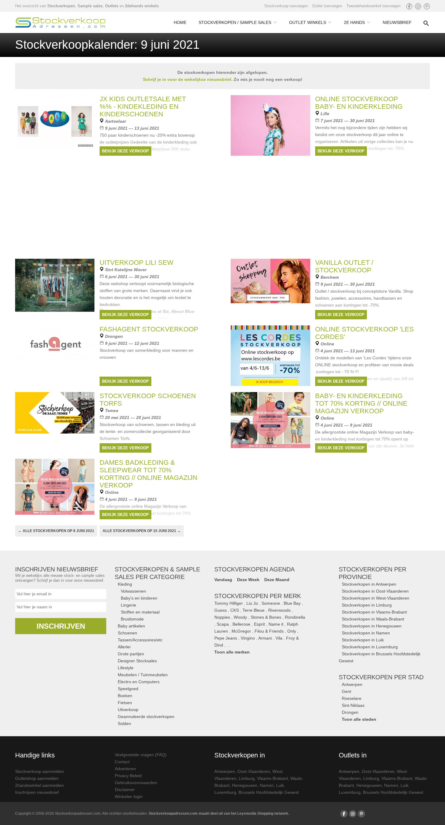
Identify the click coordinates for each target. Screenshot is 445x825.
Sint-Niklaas (353, 705)
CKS (234, 610)
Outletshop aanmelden (37, 778)
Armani (265, 638)
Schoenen (127, 632)
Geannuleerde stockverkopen (146, 716)
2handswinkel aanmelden (39, 785)
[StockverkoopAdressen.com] (60, 22)
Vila (278, 638)
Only (291, 631)
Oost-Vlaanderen (253, 771)
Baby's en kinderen (139, 598)
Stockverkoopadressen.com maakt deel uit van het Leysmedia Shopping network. (219, 813)
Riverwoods (279, 610)
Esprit (259, 624)
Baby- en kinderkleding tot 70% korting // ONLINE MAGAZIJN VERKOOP (361, 403)
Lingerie (128, 605)
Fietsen (125, 702)
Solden (124, 723)
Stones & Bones (266, 617)
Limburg (247, 778)
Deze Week (248, 579)
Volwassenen (133, 591)
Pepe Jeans (225, 638)
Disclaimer (125, 789)
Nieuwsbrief (397, 22)
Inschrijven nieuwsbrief (37, 792)
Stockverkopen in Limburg (367, 605)
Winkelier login (129, 796)
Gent (346, 691)
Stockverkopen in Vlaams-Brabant (374, 612)
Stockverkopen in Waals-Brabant (373, 619)
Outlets (111, 6)
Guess (220, 610)
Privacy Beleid (128, 775)
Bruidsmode (132, 619)
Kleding (125, 584)
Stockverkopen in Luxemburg (370, 646)
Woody (240, 617)
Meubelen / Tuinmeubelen (143, 674)
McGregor (241, 631)
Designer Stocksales (137, 660)
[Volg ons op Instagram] (418, 6)
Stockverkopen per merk (257, 596)
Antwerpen (352, 684)
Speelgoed (128, 688)
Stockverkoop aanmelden (39, 771)
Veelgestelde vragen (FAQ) (140, 754)
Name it (276, 624)
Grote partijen (131, 653)
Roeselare (351, 698)
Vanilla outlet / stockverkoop (344, 266)
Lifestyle (126, 667)
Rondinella (295, 617)
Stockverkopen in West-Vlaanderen (375, 598)
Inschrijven (61, 626)
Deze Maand (276, 579)
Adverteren (125, 768)
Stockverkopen (61, 6)
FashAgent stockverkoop (149, 329)
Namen (267, 785)
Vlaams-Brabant (272, 778)
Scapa (223, 624)
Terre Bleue (253, 610)
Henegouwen (244, 785)
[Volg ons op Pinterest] (427, 6)
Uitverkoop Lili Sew (136, 262)
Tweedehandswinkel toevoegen (373, 6)
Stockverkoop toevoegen (286, 6)
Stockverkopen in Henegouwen (371, 626)
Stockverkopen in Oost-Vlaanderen (375, 591)
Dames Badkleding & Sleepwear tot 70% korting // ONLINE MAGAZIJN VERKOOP (148, 474)
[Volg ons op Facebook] (409, 6)
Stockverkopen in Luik (363, 639)
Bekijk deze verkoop (125, 151)
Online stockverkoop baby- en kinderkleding (359, 102)
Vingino (248, 638)
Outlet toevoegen (327, 6)
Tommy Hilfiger (228, 603)
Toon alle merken (232, 652)
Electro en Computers (139, 681)
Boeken (125, 695)
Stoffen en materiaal (140, 612)
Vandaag (223, 579)
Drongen (350, 712)
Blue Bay (292, 603)
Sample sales (90, 6)
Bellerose (241, 624)
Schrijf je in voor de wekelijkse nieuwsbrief (187, 79)
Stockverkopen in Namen (366, 632)
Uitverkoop (128, 709)
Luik (280, 785)
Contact (122, 761)
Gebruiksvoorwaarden (136, 782)
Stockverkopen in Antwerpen (369, 584)
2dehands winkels (142, 6)
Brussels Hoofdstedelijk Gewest (269, 792)
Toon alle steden (359, 719)
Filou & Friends (269, 631)
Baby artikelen (131, 626)
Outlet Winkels (307, 22)
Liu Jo (252, 603)
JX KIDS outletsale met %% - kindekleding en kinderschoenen (143, 106)
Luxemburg (225, 792)
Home (180, 22)
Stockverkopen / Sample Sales (235, 22)
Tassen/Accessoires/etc (140, 639)
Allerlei (124, 646)
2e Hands (354, 22)
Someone (271, 603)
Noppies (222, 617)
